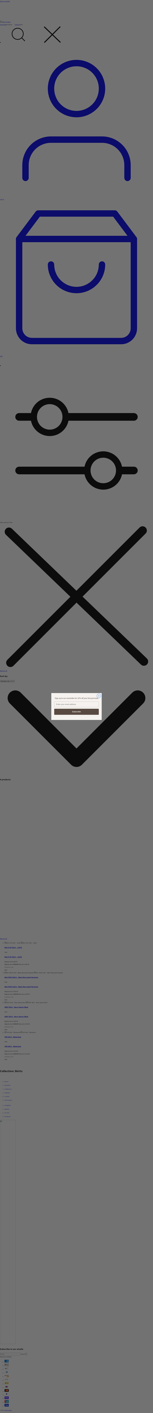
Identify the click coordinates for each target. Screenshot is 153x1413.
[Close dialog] (99, 696)
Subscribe (76, 712)
